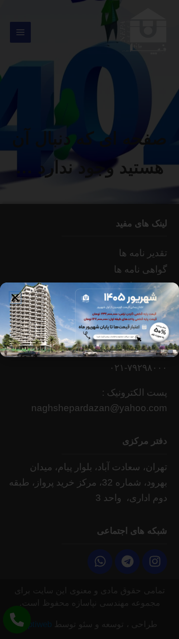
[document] (89, 319)
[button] (15, 297)
